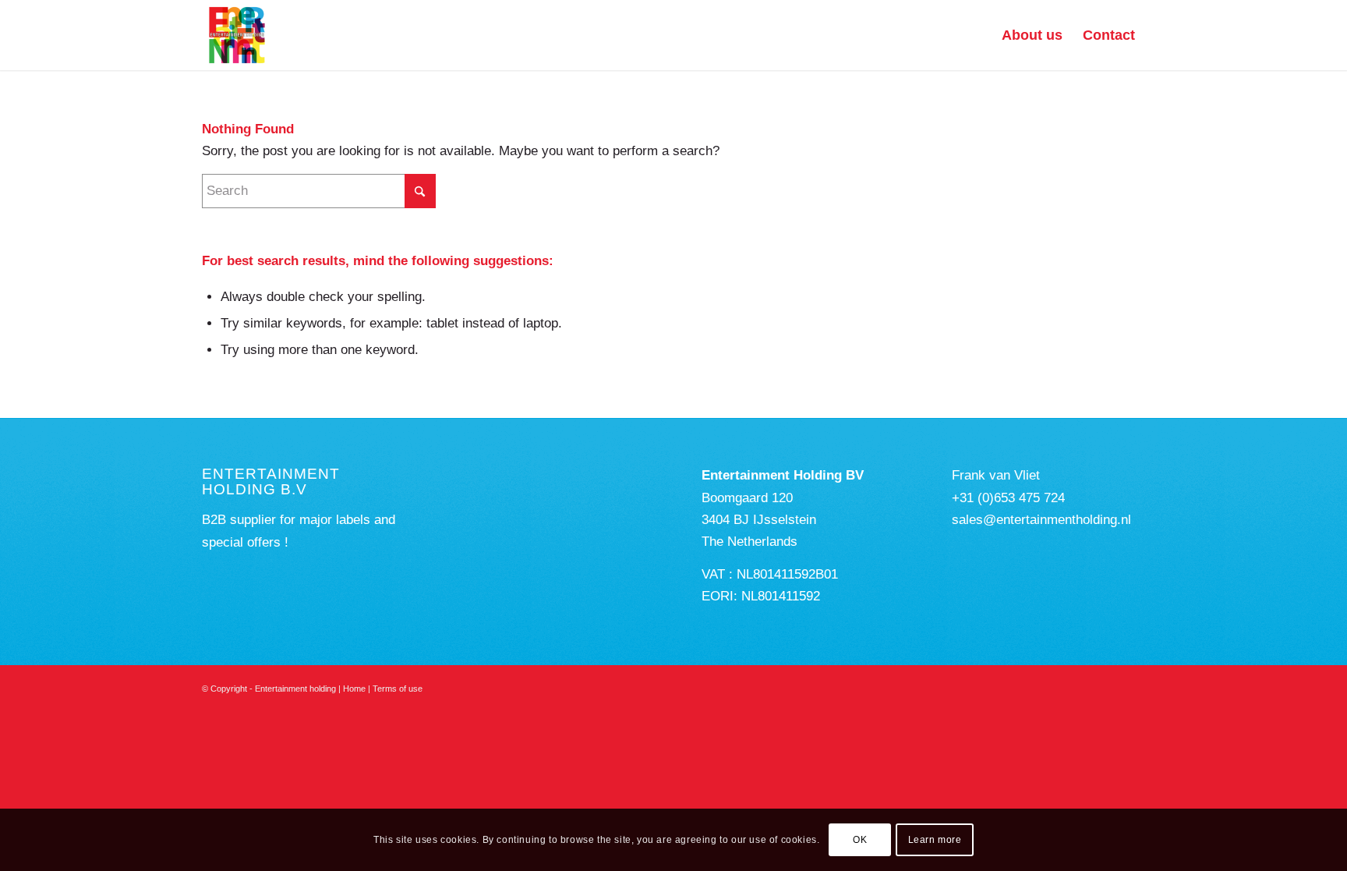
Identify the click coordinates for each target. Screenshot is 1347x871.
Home (354, 688)
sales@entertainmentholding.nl (1041, 519)
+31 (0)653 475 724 (1008, 497)
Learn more (935, 839)
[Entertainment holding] (237, 35)
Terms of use (397, 688)
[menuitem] (1032, 35)
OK (860, 839)
